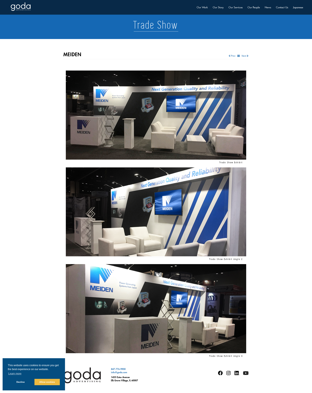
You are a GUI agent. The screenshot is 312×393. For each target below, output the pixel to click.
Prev (234, 55)
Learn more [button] (14, 373)
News (268, 7)
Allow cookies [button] (47, 382)
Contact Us (282, 7)
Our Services (235, 7)
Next (243, 55)
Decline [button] (20, 382)
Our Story (218, 7)
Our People (253, 7)
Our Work (202, 7)
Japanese (298, 7)
